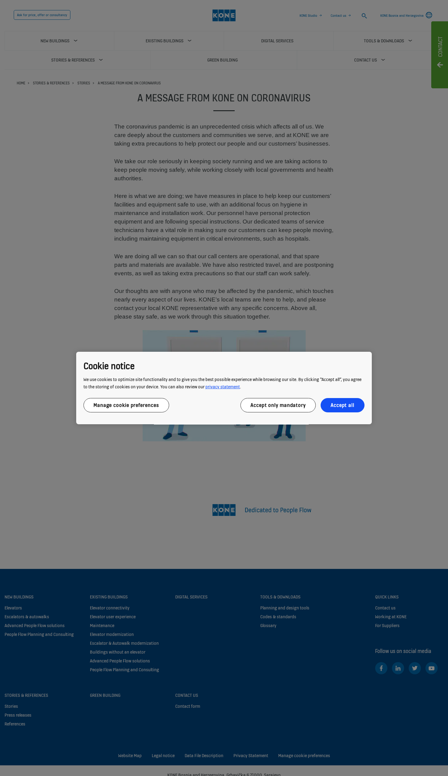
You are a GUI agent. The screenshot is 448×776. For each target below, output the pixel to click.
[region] (224, 388)
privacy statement (222, 387)
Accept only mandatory (278, 405)
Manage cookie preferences (126, 405)
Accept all (342, 405)
